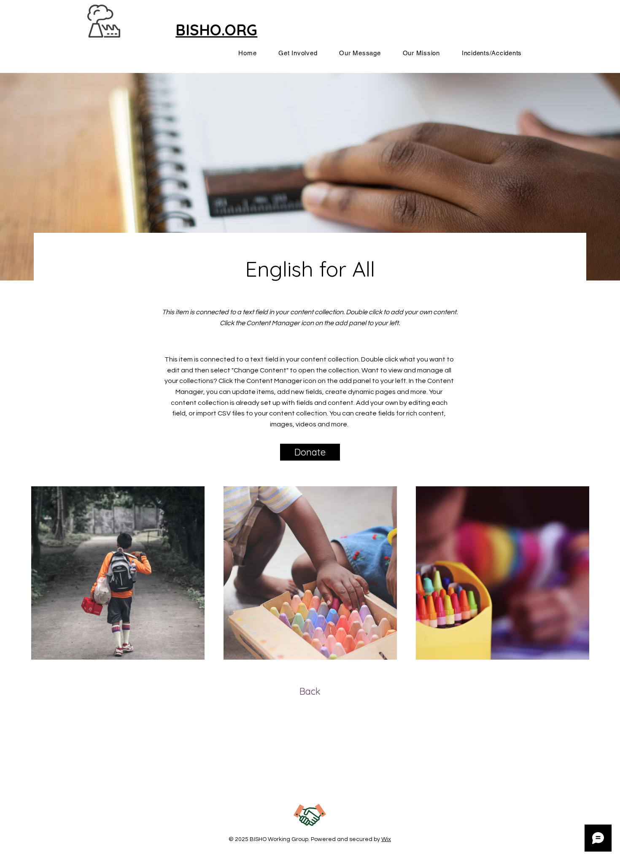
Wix (386, 839)
